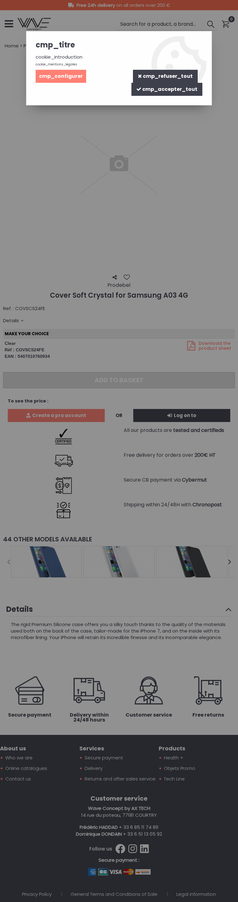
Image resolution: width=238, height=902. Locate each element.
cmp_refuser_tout (167, 76)
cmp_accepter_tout (169, 89)
